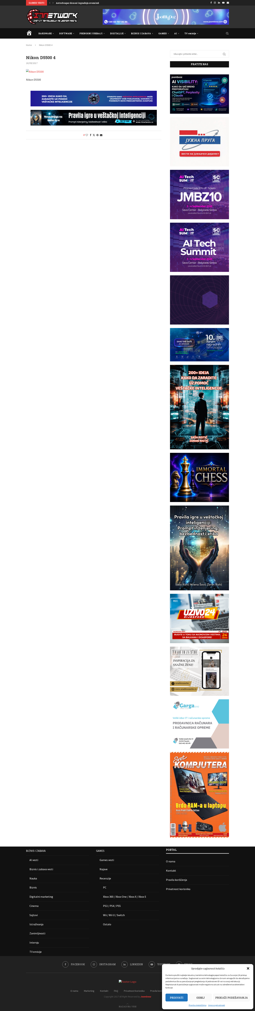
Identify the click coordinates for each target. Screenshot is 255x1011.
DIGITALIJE (117, 33)
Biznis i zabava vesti (41, 869)
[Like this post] (87, 135)
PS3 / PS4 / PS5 (112, 906)
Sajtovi (33, 915)
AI (175, 33)
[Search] (227, 33)
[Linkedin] (219, 3)
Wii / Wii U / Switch (114, 915)
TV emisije (190, 33)
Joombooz (146, 996)
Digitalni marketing (41, 896)
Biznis (33, 887)
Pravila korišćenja (176, 879)
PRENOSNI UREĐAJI (91, 33)
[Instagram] (215, 3)
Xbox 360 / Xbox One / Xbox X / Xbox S (124, 896)
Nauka (33, 878)
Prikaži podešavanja (231, 997)
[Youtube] (223, 3)
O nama (170, 861)
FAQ (116, 990)
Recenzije (105, 878)
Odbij (200, 997)
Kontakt (171, 870)
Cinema (34, 906)
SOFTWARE (65, 33)
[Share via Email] (101, 135)
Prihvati (176, 997)
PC (104, 887)
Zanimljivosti (37, 933)
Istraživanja (36, 924)
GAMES (162, 33)
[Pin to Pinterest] (97, 135)
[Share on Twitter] (94, 135)
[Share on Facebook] (90, 135)
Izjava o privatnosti (216, 1005)
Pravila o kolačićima (197, 1005)
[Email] (228, 3)
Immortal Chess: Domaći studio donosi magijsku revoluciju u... (90, 3)
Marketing (89, 990)
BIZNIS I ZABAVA (141, 33)
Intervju (34, 942)
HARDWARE (45, 33)
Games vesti (107, 860)
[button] (248, 968)
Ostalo (107, 924)
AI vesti (33, 860)
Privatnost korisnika (178, 889)
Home (29, 45)
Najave (104, 869)
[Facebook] (211, 3)
